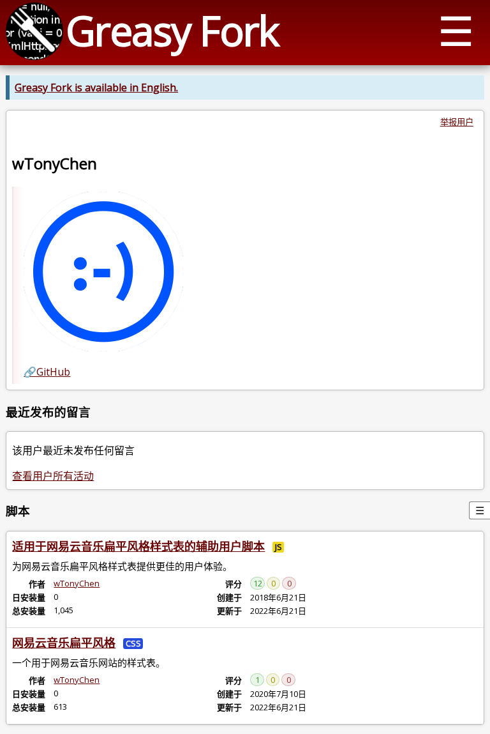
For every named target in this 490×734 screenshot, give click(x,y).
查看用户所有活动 (53, 476)
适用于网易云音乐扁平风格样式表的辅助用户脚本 (138, 546)
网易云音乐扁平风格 (63, 642)
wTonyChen (77, 583)
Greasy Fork (172, 30)
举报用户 (456, 122)
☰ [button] (456, 30)
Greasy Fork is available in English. (96, 87)
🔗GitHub (47, 372)
